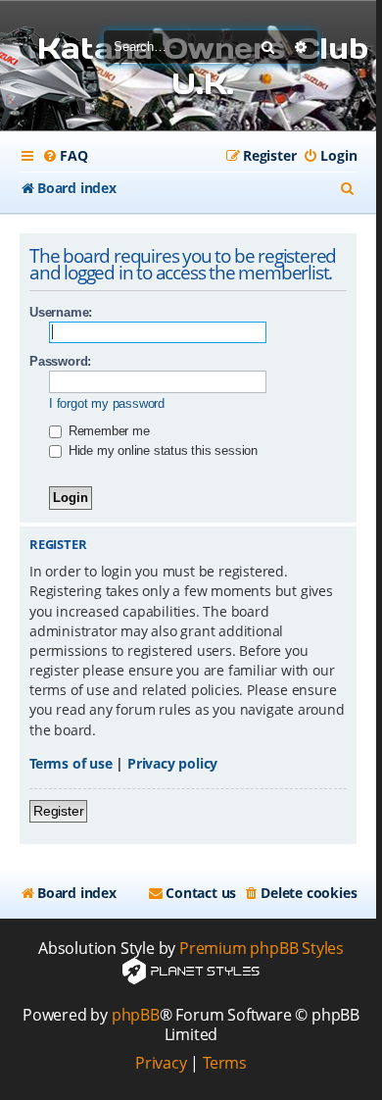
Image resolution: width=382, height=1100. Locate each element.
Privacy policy (172, 763)
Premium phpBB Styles (261, 948)
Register (58, 811)
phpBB (136, 1015)
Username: (60, 312)
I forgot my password (107, 403)
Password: (60, 361)
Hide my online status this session (161, 450)
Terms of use (71, 763)
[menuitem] (64, 156)
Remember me (107, 431)
